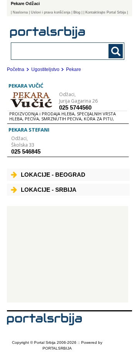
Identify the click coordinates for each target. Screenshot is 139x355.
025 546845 (26, 151)
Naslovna (20, 12)
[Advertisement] (67, 254)
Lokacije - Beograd (53, 174)
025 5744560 (75, 107)
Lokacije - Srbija (48, 189)
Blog (76, 12)
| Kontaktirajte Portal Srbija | (105, 12)
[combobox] (57, 51)
